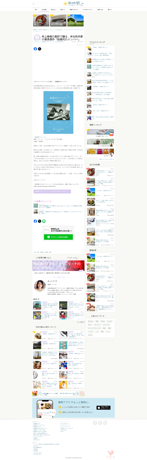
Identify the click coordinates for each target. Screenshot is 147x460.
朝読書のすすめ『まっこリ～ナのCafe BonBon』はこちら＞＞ (52, 191)
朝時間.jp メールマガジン (39, 425)
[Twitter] (39, 50)
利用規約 (36, 438)
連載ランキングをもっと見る (106, 159)
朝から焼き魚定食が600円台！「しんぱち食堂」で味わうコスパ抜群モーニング (103, 81)
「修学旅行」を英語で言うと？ (100, 86)
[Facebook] (35, 50)
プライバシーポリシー (39, 436)
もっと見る (80, 322)
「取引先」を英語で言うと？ (100, 104)
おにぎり (109, 321)
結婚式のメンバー (40, 137)
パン (97, 331)
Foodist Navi (64, 430)
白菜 (104, 328)
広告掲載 (36, 450)
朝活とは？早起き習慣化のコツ (41, 433)
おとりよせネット (65, 423)
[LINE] (44, 222)
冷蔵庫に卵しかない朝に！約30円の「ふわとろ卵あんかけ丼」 (103, 60)
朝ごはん (90, 321)
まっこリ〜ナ (80, 45)
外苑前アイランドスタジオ (67, 428)
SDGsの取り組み (37, 454)
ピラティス (106, 324)
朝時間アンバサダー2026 (39, 430)
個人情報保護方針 (38, 447)
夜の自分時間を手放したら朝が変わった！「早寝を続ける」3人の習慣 (102, 93)
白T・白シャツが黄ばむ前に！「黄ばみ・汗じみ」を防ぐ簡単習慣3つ (102, 54)
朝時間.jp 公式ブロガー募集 (40, 431)
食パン (90, 324)
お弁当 (103, 321)
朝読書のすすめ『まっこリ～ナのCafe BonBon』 (53, 41)
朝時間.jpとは (37, 423)
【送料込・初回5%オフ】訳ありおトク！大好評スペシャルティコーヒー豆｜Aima (103, 74)
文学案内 (41, 252)
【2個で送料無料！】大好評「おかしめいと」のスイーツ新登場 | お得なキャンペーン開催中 (102, 67)
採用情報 (36, 449)
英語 (97, 321)
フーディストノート (65, 425)
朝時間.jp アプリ (37, 426)
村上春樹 (46, 252)
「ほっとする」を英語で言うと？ (101, 110)
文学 (38, 252)
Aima (62, 431)
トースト (90, 331)
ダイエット (98, 324)
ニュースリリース (38, 452)
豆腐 (109, 328)
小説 (35, 252)
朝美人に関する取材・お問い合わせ (42, 435)
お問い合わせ (37, 439)
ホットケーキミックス (94, 328)
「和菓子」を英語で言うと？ (100, 47)
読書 (50, 252)
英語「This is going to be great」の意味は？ (102, 117)
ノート (108, 331)
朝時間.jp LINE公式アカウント (40, 428)
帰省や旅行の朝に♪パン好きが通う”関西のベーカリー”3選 (102, 99)
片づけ (90, 335)
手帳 (102, 331)
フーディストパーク (65, 426)
